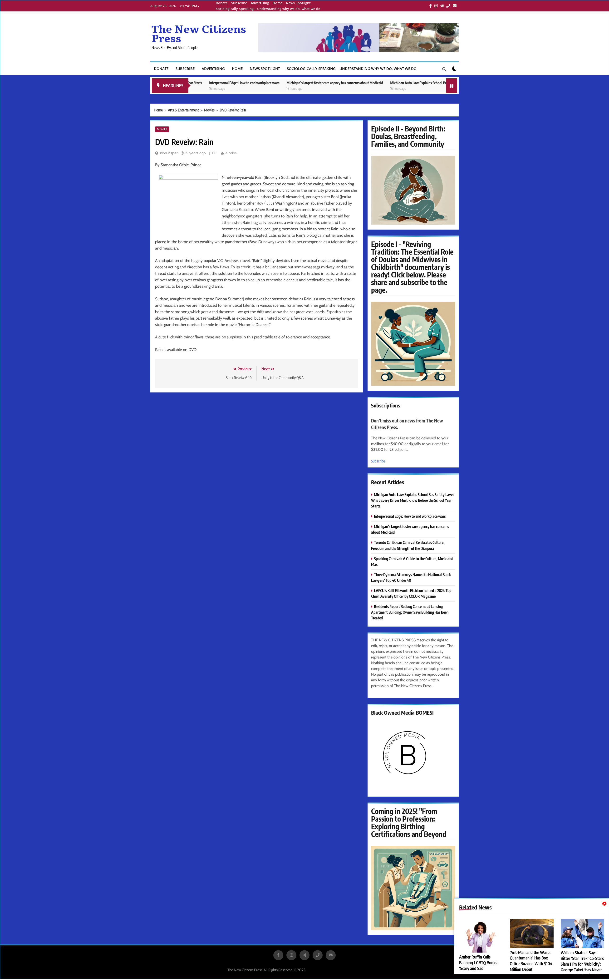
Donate (222, 3)
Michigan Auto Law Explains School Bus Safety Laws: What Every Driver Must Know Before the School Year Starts (432, 82)
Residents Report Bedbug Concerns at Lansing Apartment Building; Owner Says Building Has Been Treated (409, 612)
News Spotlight (298, 3)
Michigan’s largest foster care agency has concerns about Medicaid (294, 82)
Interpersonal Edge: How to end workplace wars (204, 82)
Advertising (260, 3)
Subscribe (239, 3)
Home (277, 3)
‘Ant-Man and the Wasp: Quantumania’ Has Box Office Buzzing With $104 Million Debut (531, 961)
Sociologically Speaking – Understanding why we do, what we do (268, 8)
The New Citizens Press (199, 34)
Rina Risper (169, 153)
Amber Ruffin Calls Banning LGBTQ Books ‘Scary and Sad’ (478, 962)
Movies (162, 129)
